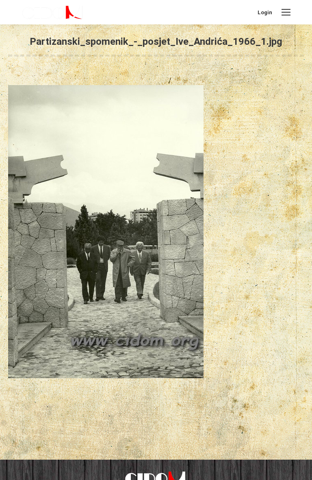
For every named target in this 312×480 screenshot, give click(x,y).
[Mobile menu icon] (286, 12)
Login (265, 12)
